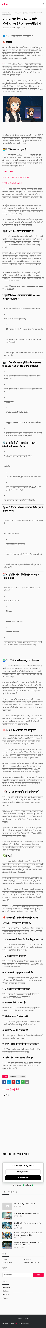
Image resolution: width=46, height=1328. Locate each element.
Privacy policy (7, 1262)
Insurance (6, 1294)
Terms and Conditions (31, 1262)
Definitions (13, 1076)
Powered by (17, 1185)
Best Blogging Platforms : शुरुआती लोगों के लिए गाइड (27, 1224)
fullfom (4, 4)
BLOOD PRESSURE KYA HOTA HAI (15, 177)
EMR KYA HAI (7, 171)
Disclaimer (27, 1259)
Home (4, 1259)
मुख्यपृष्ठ (4, 13)
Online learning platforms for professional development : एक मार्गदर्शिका (28, 1234)
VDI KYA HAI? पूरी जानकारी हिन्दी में (24, 1204)
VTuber (5, 64)
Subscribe (23, 1178)
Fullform (10, 13)
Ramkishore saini (9, 28)
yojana (5, 1298)
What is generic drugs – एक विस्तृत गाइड (26, 1213)
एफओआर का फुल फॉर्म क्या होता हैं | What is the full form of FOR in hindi (28, 1243)
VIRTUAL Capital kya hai (12, 183)
